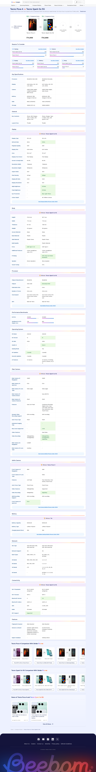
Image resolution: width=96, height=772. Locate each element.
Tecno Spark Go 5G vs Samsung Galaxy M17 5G (68, 689)
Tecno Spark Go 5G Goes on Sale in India (19, 715)
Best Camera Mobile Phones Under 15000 (48, 453)
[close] (39, 19)
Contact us (40, 743)
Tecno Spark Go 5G (48, 33)
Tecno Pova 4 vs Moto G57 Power (44, 662)
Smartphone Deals (71, 5)
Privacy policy (55, 743)
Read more (83, 11)
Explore (13, 5)
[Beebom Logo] (15, 2)
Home (12, 729)
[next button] (83, 656)
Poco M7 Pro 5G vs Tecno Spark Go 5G (22, 689)
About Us (27, 743)
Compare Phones (18, 729)
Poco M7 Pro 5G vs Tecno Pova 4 (21, 662)
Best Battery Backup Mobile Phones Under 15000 (48, 534)
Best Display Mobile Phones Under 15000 (48, 201)
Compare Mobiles (36, 5)
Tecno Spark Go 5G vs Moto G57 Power (45, 689)
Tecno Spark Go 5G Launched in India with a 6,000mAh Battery (39, 716)
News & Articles (58, 5)
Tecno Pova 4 (31, 33)
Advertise (47, 743)
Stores (81, 5)
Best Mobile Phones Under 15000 (48, 305)
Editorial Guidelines (66, 743)
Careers (33, 743)
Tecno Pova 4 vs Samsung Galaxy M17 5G (68, 662)
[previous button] (12, 656)
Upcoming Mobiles (24, 5)
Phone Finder (48, 5)
